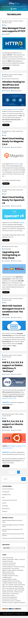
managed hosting (6, 577)
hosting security (6, 568)
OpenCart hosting (6, 586)
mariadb (20, 582)
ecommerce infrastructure (9, 563)
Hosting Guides (7, 249)
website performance (7, 591)
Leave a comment (17, 90)
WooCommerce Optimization (9, 597)
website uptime (6, 593)
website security (18, 591)
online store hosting (19, 584)
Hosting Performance (19, 566)
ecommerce (22, 559)
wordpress (18, 600)
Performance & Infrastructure (11, 78)
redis (3, 588)
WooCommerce (15, 109)
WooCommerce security (8, 600)
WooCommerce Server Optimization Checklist (13, 538)
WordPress (5, 109)
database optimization (8, 559)
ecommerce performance (8, 565)
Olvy (13, 613)
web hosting (10, 590)
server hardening (9, 588)
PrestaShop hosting (17, 586)
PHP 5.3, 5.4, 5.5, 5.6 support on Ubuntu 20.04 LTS (12, 424)
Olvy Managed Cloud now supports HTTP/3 (13, 30)
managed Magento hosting (9, 579)
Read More (5, 68)
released (21, 222)
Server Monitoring (19, 588)
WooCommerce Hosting (8, 595)
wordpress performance (19, 602)
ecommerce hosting (7, 561)
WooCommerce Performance (9, 599)
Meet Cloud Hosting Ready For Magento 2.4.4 (13, 141)
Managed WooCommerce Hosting (10, 581)
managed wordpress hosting (9, 582)
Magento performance (8, 572)
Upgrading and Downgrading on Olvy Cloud (11, 255)
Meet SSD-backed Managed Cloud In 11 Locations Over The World (13, 310)
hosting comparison (7, 566)
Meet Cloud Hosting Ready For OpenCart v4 (13, 200)
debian (16, 559)
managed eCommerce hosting (10, 575)
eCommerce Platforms (7, 489)
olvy (7, 584)
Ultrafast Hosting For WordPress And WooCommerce (13, 84)
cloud (3, 557)
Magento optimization (17, 570)
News (5, 25)
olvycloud (11, 584)
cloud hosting (9, 557)
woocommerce (15, 593)
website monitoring (19, 590)
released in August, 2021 (9, 398)
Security (4, 503)
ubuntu (4, 590)
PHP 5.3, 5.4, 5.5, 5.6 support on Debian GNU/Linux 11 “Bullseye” (12, 367)
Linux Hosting (15, 568)
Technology (5, 505)
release (16, 164)
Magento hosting (6, 570)
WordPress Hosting (7, 602)
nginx (3, 584)
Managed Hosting (6, 494)
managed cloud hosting (8, 574)
